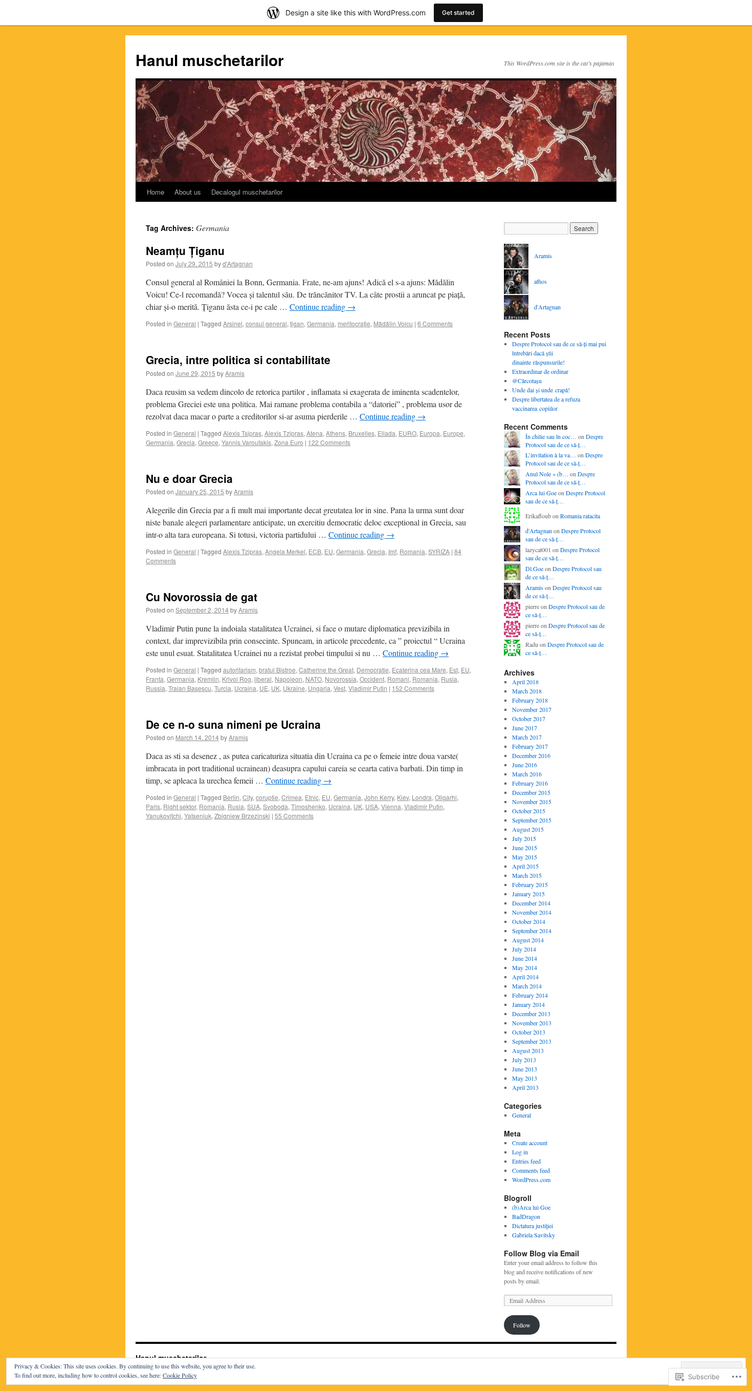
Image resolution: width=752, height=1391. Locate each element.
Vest (339, 688)
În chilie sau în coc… (551, 436)
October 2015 (528, 811)
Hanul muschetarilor (210, 60)
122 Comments (329, 442)
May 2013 (524, 1078)
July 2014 (524, 949)
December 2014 (531, 903)
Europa (429, 433)
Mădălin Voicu (393, 323)
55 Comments (294, 815)
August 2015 (528, 829)
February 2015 (530, 884)
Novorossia (341, 679)
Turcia (222, 688)
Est (453, 669)
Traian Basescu (189, 688)
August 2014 (528, 940)
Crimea (291, 797)
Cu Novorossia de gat (201, 596)
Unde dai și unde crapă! (541, 390)
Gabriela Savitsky (533, 1235)
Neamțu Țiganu (185, 250)
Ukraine (294, 688)
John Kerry (379, 797)
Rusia (449, 679)
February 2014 (530, 995)
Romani (398, 679)
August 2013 (528, 1050)
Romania (412, 551)
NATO (313, 679)
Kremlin (208, 679)
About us (187, 192)
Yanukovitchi (163, 815)
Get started (458, 12)
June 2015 (524, 848)
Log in (520, 1152)
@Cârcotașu (527, 380)
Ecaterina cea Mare (419, 669)
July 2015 (524, 838)
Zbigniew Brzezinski (242, 815)
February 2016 (530, 783)
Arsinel (232, 323)
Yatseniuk (197, 815)
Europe (453, 433)
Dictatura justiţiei (532, 1225)
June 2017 (524, 728)
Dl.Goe (534, 568)
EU (328, 551)
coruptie (267, 797)
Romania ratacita (580, 516)
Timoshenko (308, 806)
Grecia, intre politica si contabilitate (238, 359)
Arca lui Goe (541, 493)
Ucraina (245, 688)
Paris (153, 806)
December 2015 (531, 792)
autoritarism (239, 669)
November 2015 (531, 801)
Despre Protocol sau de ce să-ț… (564, 440)
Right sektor (179, 806)
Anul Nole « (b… (546, 474)
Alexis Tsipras (242, 433)
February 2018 (530, 700)
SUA (253, 806)
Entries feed (526, 1161)
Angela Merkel (285, 551)
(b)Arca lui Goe (531, 1207)
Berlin (231, 797)
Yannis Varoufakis (246, 442)
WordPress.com (531, 1179)
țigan (297, 323)
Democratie (373, 669)
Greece (208, 442)
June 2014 (524, 958)
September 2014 (531, 930)
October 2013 (528, 1032)
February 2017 (530, 746)
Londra (422, 797)
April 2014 (525, 977)
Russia (155, 688)
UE (263, 688)
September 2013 (531, 1041)
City (247, 797)
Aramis (235, 373)
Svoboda (275, 806)
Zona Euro (288, 442)
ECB (314, 551)
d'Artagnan (238, 263)
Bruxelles (361, 433)
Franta (155, 679)
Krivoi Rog (236, 679)
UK (275, 688)
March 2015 (527, 875)
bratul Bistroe (277, 669)
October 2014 (528, 921)
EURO (407, 433)
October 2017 (528, 718)
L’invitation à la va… (550, 455)
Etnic (312, 797)
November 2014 (531, 912)
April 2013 (525, 1087)
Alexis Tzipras (283, 433)
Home (155, 192)
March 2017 (527, 737)
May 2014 (524, 967)
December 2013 (531, 1013)
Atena (314, 433)
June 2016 (524, 765)
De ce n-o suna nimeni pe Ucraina (233, 724)
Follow (521, 1325)
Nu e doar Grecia (189, 478)
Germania (321, 323)
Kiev (403, 797)
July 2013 (524, 1060)
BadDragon (526, 1216)
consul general (266, 323)
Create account (529, 1143)
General (184, 323)
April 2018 (525, 682)
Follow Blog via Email (541, 1253)
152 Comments (413, 688)
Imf (392, 551)
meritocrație (354, 323)
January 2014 (528, 1004)
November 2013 (531, 1023)
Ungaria (319, 688)
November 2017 (531, 709)
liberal (263, 679)
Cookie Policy (180, 1375)
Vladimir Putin (367, 688)
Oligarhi (446, 797)
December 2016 (531, 755)
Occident (372, 679)
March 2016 (527, 774)
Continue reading (323, 306)
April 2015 (525, 866)
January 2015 (528, 894)
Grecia (185, 442)
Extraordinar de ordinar (540, 371)
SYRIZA (439, 551)
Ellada (386, 433)
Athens (335, 433)
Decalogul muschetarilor (246, 192)
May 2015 (524, 857)
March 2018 (527, 691)
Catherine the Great (326, 669)
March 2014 (527, 986)
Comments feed (531, 1170)
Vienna (391, 806)
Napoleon (288, 679)
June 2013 (524, 1069)
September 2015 (531, 820)
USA (371, 806)
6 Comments (435, 323)
